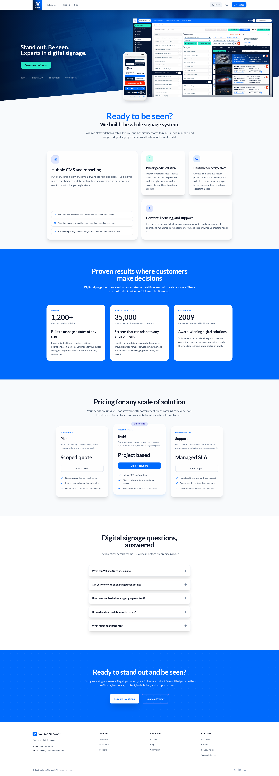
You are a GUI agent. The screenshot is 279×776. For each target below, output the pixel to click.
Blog (76, 4)
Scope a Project (155, 698)
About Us (205, 739)
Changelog (155, 749)
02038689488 (47, 746)
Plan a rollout (82, 468)
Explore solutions (139, 465)
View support (197, 468)
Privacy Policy (207, 749)
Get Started (239, 4)
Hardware (104, 744)
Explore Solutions (124, 698)
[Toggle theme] (226, 4)
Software (103, 739)
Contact (205, 744)
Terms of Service (208, 755)
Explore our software (36, 65)
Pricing (66, 4)
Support (103, 749)
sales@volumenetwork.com (52, 750)
